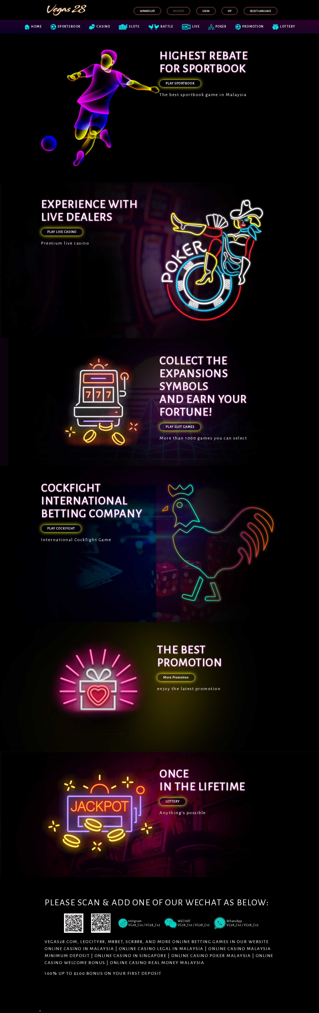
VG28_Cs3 (251, 925)
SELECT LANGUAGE (260, 11)
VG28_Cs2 (234, 925)
